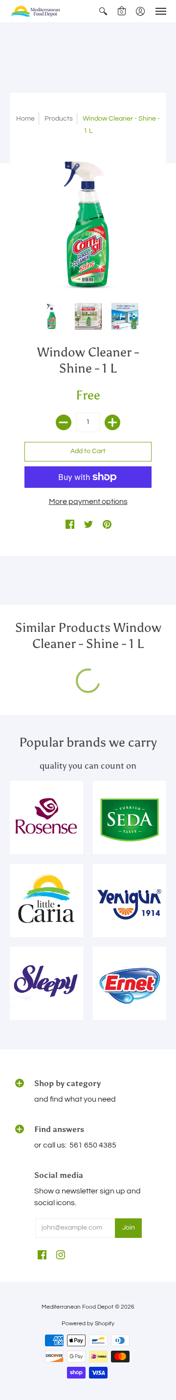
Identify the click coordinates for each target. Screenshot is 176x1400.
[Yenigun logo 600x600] (129, 900)
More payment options (88, 501)
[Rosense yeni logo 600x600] (46, 817)
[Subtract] (63, 422)
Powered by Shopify (88, 1323)
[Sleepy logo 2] (46, 983)
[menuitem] (103, 11)
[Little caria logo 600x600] (46, 900)
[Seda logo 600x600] (129, 817)
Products (58, 118)
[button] (103, 11)
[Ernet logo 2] (129, 983)
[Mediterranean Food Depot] (37, 11)
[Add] (112, 422)
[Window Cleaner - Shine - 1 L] (51, 316)
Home (25, 118)
